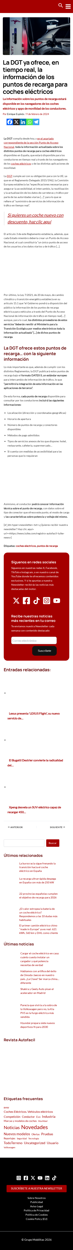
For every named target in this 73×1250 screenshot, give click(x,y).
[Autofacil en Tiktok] (36, 603)
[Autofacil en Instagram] (46, 603)
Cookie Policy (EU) (36, 1218)
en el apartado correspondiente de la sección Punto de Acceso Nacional (31, 142)
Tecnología (33, 1138)
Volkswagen (9, 1147)
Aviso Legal (36, 1206)
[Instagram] (18, 1178)
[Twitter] (33, 1178)
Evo (38, 1116)
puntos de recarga (47, 545)
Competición (12, 1116)
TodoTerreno (13, 1143)
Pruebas (47, 1134)
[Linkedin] (23, 122)
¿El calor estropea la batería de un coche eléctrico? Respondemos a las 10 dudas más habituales (38, 914)
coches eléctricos (21, 163)
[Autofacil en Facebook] (26, 603)
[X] (16, 122)
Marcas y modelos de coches (20, 1120)
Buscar (53, 843)
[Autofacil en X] (16, 603)
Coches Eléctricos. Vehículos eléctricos (28, 1111)
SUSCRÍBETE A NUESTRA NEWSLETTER (36, 1188)
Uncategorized (34, 1143)
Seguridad (22, 1138)
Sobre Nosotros (37, 1197)
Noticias (12, 1127)
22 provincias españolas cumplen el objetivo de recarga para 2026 (38, 895)
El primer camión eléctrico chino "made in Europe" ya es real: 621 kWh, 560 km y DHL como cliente (38, 929)
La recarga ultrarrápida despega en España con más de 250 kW (37, 880)
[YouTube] (40, 1178)
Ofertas (35, 1134)
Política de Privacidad (36, 1210)
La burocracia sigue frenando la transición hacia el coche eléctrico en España (37, 867)
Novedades (34, 1127)
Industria (48, 1116)
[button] (60, 5)
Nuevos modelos (17, 1134)
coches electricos (26, 545)
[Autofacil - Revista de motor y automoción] (17, 6)
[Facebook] (10, 122)
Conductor (28, 1116)
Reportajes (9, 1138)
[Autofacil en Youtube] (56, 602)
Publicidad (36, 1202)
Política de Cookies (36, 1214)
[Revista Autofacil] (31, 1065)
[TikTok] (54, 1178)
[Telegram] (36, 122)
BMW (6, 1107)
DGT (9, 176)
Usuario (52, 1143)
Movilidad (42, 1121)
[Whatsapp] (29, 122)
